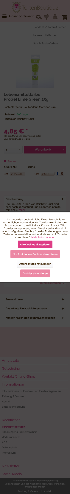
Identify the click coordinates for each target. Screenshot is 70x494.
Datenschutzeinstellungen (35, 263)
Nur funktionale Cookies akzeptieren (35, 253)
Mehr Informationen (43, 237)
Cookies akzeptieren (35, 273)
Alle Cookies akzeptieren (35, 244)
